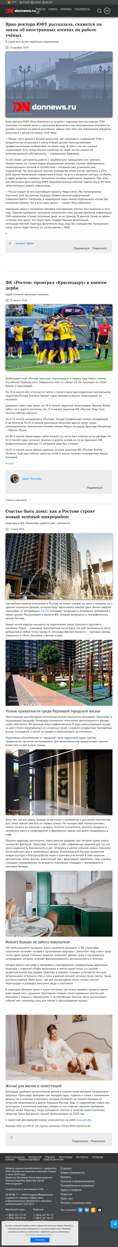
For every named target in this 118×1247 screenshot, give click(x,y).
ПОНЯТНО (40, 1240)
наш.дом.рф (83, 1120)
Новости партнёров (29, 1159)
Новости (40, 9)
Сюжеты (52, 9)
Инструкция (35, 1156)
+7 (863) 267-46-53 (43, 1217)
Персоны (50, 1156)
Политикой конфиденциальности (39, 1235)
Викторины (82, 1156)
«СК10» (44, 611)
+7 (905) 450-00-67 (16, 1217)
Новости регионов (53, 1159)
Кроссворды (65, 1156)
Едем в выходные (15, 1156)
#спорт (10, 463)
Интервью (66, 9)
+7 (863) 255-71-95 (16, 1214)
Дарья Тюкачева (31, 478)
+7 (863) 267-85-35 (43, 1214)
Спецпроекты (82, 9)
